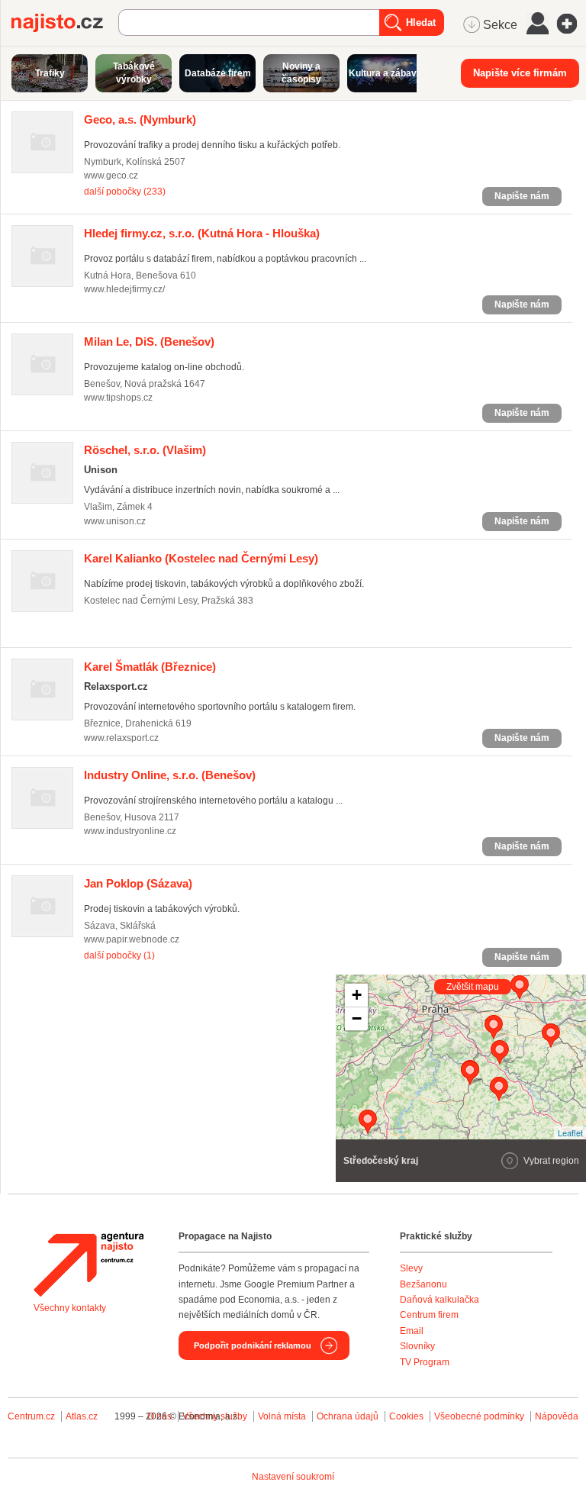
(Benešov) (149, 341)
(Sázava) (138, 883)
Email (411, 1331)
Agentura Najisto (88, 1264)
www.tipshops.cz (118, 397)
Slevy (411, 1268)
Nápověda (556, 1416)
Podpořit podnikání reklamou (252, 1345)
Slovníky (417, 1346)
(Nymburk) (140, 119)
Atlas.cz (82, 1416)
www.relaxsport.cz (121, 738)
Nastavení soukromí (293, 1476)
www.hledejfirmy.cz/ (124, 289)
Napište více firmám (520, 73)
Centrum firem (429, 1315)
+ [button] (357, 994)
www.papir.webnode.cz (131, 939)
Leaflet (570, 1132)
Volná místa (282, 1416)
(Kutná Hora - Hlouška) (202, 233)
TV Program (424, 1362)
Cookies (406, 1416)
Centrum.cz (31, 1416)
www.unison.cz (115, 521)
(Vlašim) (145, 449)
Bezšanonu (423, 1284)
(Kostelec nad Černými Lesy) (201, 558)
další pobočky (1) (119, 955)
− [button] (357, 1018)
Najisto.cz (64, 22)
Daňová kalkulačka (439, 1299)
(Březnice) (150, 666)
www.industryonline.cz (130, 831)
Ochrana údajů (347, 1416)
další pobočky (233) (125, 191)
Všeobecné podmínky (479, 1416)
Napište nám (521, 196)
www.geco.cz (111, 175)
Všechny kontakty (70, 1308)
